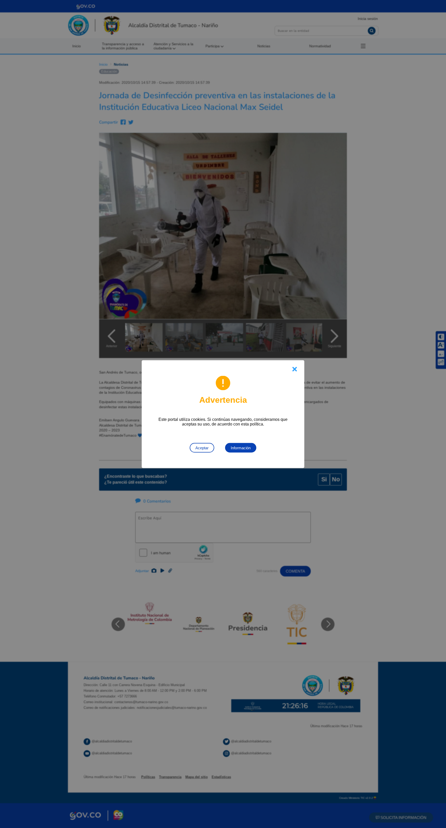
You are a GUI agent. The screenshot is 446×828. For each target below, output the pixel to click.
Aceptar (202, 447)
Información (241, 447)
